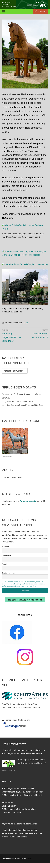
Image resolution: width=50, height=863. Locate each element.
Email (4, 564)
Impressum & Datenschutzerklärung (19, 824)
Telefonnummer (8, 573)
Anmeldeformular (28, 501)
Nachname (6, 555)
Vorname (5, 546)
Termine (41, 11)
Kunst (25, 323)
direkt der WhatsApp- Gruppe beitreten (25, 600)
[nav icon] (3, 11)
